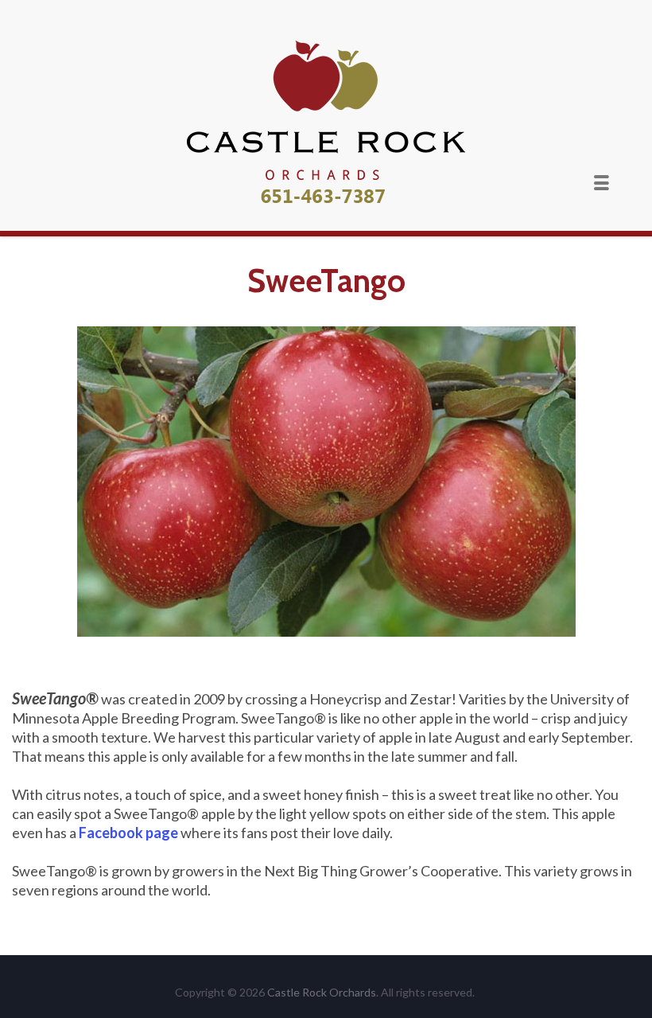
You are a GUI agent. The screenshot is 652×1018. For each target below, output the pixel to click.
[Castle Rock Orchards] (326, 124)
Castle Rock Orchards (321, 992)
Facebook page (128, 832)
